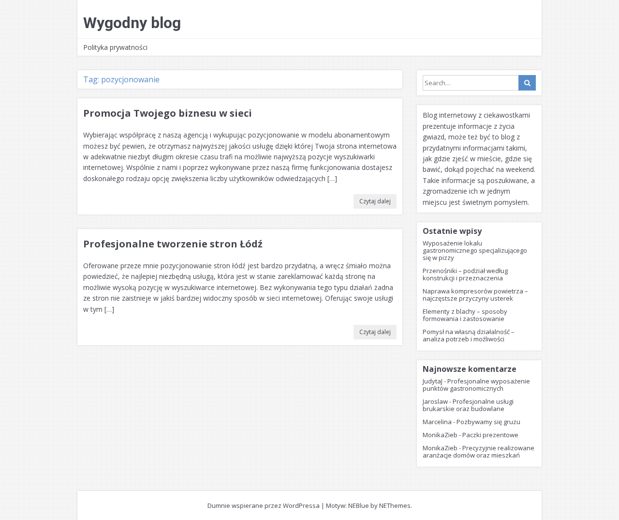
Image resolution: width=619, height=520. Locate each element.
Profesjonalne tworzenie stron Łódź (173, 243)
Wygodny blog (132, 23)
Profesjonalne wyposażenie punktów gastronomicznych (476, 385)
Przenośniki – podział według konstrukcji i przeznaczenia (465, 274)
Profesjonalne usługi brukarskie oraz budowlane (468, 405)
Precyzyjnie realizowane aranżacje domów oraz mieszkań (478, 451)
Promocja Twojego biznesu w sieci (167, 113)
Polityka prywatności (115, 47)
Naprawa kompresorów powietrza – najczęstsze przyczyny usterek (475, 295)
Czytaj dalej (375, 201)
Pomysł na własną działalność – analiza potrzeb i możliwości (469, 335)
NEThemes (395, 505)
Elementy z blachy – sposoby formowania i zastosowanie (465, 315)
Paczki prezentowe (490, 434)
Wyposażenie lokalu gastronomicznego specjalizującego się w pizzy (475, 250)
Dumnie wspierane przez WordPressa (263, 505)
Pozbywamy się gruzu (488, 421)
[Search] (527, 83)
